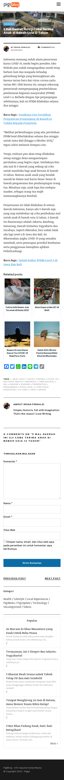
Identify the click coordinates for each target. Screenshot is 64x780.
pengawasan (10, 387)
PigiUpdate (24, 603)
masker (14, 384)
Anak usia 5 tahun (23, 379)
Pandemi (25, 384)
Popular (32, 620)
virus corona (38, 389)
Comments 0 (48, 47)
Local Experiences (37, 599)
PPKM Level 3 (27, 387)
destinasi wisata (13, 381)
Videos (27, 607)
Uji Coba (23, 389)
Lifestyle (19, 599)
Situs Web (9, 530)
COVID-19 (52, 379)
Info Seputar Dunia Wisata (27, 768)
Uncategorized (12, 607)
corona (40, 379)
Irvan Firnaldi (22, 47)
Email (7, 517)
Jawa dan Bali (47, 381)
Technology (40, 603)
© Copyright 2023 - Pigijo (16, 771)
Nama (7, 503)
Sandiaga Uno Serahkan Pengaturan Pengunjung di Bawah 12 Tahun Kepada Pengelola (27, 119)
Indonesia (31, 381)
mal (5, 384)
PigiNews (9, 24)
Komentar (10, 461)
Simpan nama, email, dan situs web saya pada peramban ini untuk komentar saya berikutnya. (28, 545)
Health (7, 599)
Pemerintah (39, 384)
